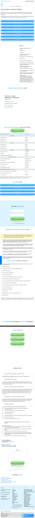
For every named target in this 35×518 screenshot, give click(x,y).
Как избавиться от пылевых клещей (6, 478)
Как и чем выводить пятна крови (6, 482)
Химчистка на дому (27, 493)
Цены (13, 491)
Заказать (17, 218)
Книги (13, 501)
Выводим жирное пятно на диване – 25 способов (8, 481)
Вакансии (13, 500)
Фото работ (14, 490)
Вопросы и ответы (15, 502)
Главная (2, 6)
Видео (13, 492)
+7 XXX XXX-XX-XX (13, 213)
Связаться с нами (17, 462)
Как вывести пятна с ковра (5, 477)
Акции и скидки (14, 493)
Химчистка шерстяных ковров (17, 33)
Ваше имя (12, 208)
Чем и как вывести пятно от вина (6, 480)
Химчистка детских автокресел (29, 506)
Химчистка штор (26, 502)
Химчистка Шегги (17, 36)
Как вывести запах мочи (4, 479)
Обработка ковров (27, 500)
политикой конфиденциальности (19, 223)
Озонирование (26, 505)
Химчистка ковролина (17, 184)
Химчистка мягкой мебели (28, 490)
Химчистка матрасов (27, 504)
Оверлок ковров (26, 503)
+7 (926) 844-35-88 (29, 1)
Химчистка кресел (27, 501)
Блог (13, 503)
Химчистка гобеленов (17, 39)
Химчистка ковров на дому (28, 489)
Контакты (13, 489)
